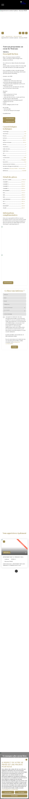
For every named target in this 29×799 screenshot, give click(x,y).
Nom (5, 297)
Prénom (6, 294)
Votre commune (8, 307)
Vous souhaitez (6, 310)
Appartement (9, 36)
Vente (2, 36)
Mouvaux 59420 (18, 36)
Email (5, 301)
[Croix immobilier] (24, 5)
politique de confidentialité (12, 342)
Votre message (8, 314)
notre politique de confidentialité (10, 789)
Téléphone (6, 304)
